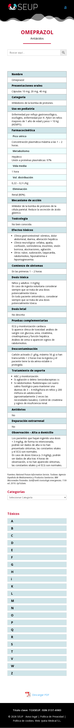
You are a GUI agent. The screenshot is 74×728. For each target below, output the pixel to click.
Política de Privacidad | (53, 716)
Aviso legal (31, 716)
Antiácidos (37, 38)
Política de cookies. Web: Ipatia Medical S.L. (37, 720)
